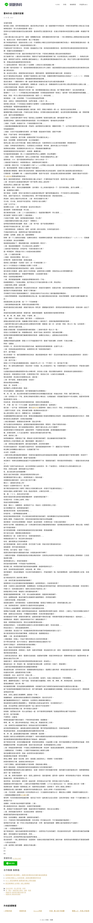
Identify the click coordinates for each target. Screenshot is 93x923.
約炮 (24, 888)
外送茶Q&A (84, 4)
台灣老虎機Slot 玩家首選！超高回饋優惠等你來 (23, 878)
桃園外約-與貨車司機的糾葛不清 (16, 892)
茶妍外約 (22, 911)
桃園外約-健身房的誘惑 (13, 894)
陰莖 (29, 890)
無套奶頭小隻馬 (18, 890)
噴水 (10, 890)
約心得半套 (17, 888)
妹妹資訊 (73, 4)
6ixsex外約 (38, 911)
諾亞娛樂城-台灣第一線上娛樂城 (17, 883)
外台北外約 (9, 888)
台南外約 (8, 176)
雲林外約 (35, 408)
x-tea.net (17, 858)
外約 (64, 4)
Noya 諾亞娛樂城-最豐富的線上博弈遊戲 (20, 881)
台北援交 (23, 795)
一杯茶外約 (8, 911)
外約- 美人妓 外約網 (57, 911)
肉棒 (25, 890)
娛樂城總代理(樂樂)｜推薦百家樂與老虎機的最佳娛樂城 (26, 875)
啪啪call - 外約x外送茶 (80, 911)
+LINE (57, 4)
